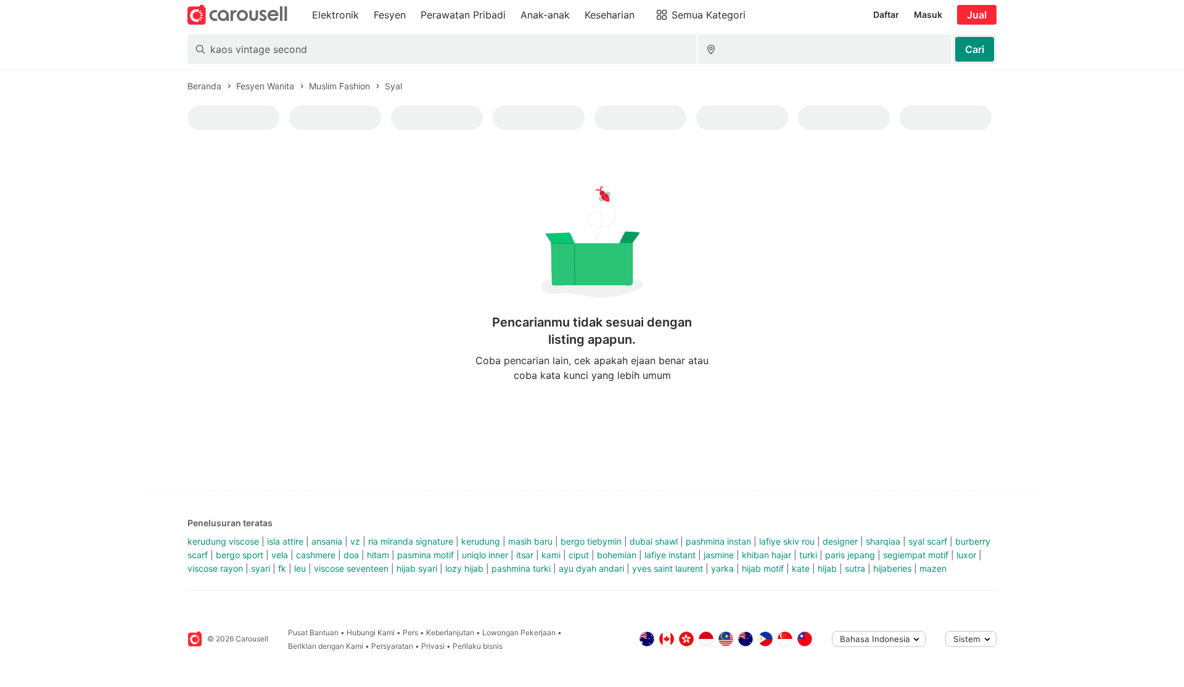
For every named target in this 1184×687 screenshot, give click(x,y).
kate (801, 568)
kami (551, 555)
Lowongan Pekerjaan (519, 632)
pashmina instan (718, 541)
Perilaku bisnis (478, 646)
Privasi (433, 646)
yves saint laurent (667, 568)
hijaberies (892, 568)
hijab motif (763, 568)
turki (808, 555)
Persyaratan (392, 646)
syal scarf (927, 541)
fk (282, 568)
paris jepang (850, 555)
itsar (524, 555)
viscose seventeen (351, 568)
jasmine (719, 555)
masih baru (530, 541)
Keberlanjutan (450, 632)
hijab (827, 568)
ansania (326, 541)
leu (300, 568)
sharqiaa (883, 541)
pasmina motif (425, 555)
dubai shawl (654, 541)
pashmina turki (521, 568)
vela (279, 555)
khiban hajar (766, 555)
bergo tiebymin (591, 541)
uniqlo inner (485, 555)
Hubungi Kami (371, 632)
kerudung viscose (223, 541)
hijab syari (417, 568)
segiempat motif (915, 555)
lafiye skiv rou (787, 541)
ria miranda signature (410, 541)
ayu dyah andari (591, 568)
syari (260, 568)
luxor (966, 555)
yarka (722, 568)
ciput (579, 555)
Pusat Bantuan (313, 632)
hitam (378, 555)
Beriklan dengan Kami (325, 646)
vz (355, 541)
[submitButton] (974, 49)
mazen (933, 568)
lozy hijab (464, 568)
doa (351, 555)
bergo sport (239, 555)
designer (840, 541)
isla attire (285, 541)
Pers (410, 632)
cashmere (315, 555)
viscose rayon (215, 568)
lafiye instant (670, 555)
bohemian (616, 555)
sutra (855, 568)
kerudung (480, 541)
